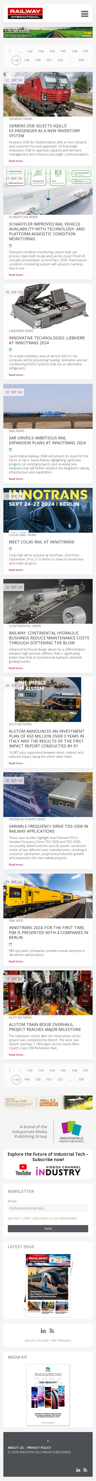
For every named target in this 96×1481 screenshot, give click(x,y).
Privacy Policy (39, 1447)
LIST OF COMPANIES (23, 1456)
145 (63, 51)
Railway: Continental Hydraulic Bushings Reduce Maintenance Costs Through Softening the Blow (49, 637)
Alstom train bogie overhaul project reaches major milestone (45, 1027)
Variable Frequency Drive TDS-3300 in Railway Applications (48, 828)
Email (12, 1201)
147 (85, 51)
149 (26, 60)
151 (49, 60)
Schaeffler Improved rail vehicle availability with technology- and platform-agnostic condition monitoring (47, 231)
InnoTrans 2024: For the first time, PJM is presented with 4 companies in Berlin (48, 932)
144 (52, 51)
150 (37, 60)
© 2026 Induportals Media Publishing (39, 1452)
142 (29, 51)
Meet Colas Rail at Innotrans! (41, 542)
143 (41, 51)
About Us (16, 1447)
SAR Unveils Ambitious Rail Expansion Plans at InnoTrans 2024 (47, 440)
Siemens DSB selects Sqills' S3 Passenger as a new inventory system (44, 130)
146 (74, 51)
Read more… (17, 161)
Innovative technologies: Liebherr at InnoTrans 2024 (47, 340)
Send (48, 1228)
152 (60, 60)
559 (81, 60)
